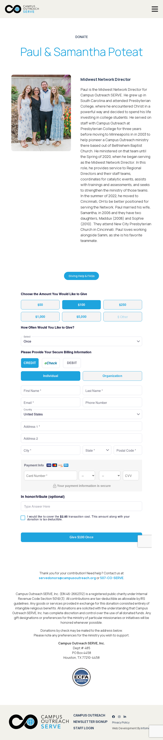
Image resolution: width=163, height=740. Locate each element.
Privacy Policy (120, 722)
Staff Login (83, 728)
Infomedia (147, 728)
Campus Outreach (89, 715)
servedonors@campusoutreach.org (67, 578)
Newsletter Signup (90, 721)
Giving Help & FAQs (82, 276)
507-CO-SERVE (111, 578)
